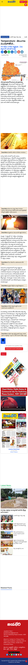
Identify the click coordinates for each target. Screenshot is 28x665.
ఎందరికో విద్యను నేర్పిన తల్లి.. (12, 37)
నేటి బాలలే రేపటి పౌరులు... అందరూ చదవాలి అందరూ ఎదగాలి (19, 533)
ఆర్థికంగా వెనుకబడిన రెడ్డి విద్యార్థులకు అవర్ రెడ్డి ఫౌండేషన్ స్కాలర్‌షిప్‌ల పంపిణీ (20, 542)
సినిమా (11, 649)
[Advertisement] (14, 21)
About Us (6, 639)
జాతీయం (16, 647)
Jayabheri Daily (5, 55)
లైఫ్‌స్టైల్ (15, 649)
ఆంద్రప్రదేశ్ (11, 647)
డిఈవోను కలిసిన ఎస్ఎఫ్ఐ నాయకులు (16, 152)
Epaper (22, 1)
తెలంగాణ (6, 647)
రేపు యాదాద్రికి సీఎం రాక (18, 548)
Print (3, 342)
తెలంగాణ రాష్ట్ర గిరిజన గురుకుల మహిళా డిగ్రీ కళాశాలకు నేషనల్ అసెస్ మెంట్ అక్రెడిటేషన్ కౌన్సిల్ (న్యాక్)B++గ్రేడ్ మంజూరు (14, 210)
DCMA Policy (19, 642)
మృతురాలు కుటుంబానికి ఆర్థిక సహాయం (17, 232)
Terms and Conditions (10, 641)
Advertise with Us (21, 641)
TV (26, 1)
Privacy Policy (20, 639)
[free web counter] (14, 652)
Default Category (14, 452)
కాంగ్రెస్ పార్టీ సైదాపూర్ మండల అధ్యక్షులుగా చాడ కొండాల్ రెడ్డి (19, 524)
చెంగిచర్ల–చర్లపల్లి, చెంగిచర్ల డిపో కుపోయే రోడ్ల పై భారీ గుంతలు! (13, 511)
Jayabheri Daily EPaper (14, 449)
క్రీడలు (5, 649)
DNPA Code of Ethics (9, 642)
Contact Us (12, 639)
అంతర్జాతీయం (22, 647)
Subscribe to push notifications (14, 348)
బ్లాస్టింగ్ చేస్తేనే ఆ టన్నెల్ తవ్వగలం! (15, 285)
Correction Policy (8, 644)
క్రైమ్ (8, 649)
